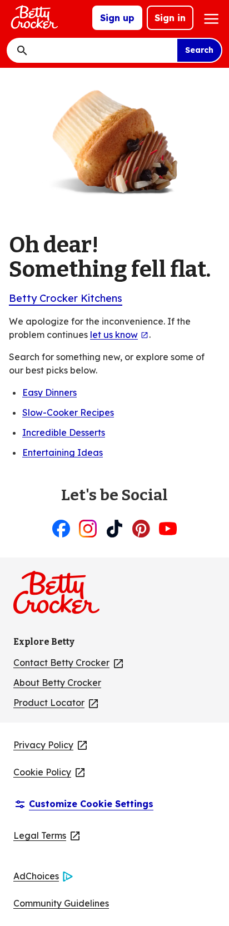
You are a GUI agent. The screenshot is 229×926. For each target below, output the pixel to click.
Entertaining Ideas (62, 452)
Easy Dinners (49, 392)
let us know (119, 334)
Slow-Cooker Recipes (68, 412)
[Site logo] (33, 17)
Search (199, 50)
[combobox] (101, 50)
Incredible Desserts (63, 432)
